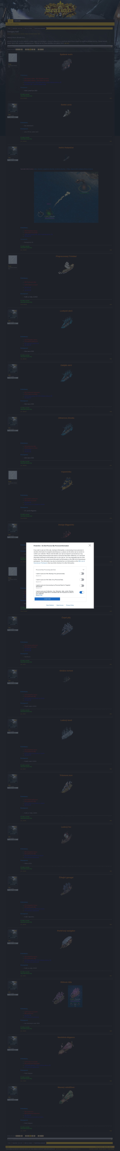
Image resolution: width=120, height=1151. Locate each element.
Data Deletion (50, 605)
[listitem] (60, 570)
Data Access (60, 605)
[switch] (82, 573)
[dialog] (60, 575)
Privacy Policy (70, 605)
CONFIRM (47, 599)
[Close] (90, 546)
